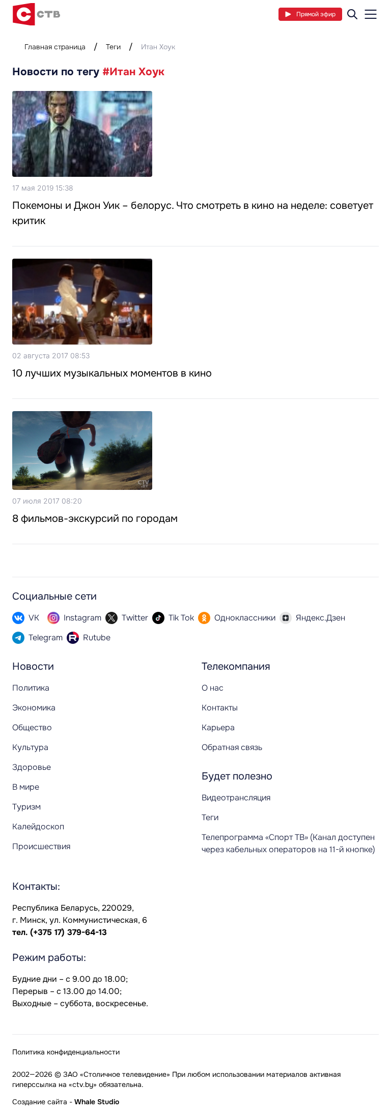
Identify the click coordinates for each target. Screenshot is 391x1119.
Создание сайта (39, 1101)
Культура (30, 747)
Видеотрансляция (236, 797)
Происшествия (41, 846)
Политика (30, 687)
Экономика (33, 707)
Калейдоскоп (38, 826)
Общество (32, 727)
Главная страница (55, 46)
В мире (25, 787)
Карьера (218, 727)
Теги (113, 46)
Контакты (220, 707)
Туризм (26, 806)
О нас (213, 687)
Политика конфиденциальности (66, 1051)
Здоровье (31, 767)
